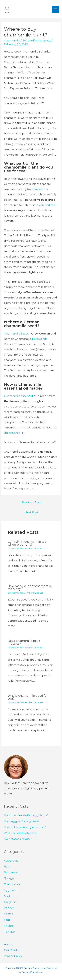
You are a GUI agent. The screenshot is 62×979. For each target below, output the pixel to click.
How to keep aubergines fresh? (25, 827)
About (8, 944)
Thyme (9, 925)
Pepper (9, 908)
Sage (7, 919)
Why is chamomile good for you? (28, 697)
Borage (9, 878)
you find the (47, 205)
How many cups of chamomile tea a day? (30, 587)
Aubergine (11, 860)
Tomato (9, 931)
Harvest (37, 189)
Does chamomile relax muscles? (24, 642)
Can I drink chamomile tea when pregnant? (27, 543)
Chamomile (12, 40)
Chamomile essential (19, 396)
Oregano (10, 902)
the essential (13, 432)
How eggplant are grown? (21, 821)
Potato (8, 913)
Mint (7, 896)
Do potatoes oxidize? (18, 839)
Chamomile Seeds (16, 333)
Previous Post (31, 502)
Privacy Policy (13, 956)
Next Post (31, 512)
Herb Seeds (40, 338)
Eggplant (10, 890)
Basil (7, 866)
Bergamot (11, 872)
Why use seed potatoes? (20, 833)
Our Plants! (11, 950)
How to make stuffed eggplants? (26, 815)
